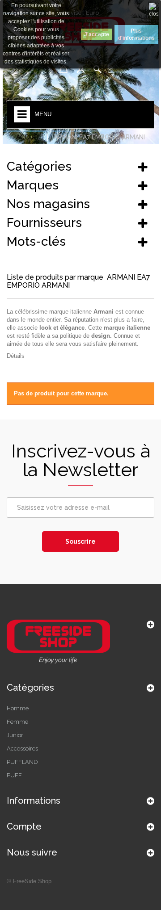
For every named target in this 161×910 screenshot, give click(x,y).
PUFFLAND (22, 762)
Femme (17, 721)
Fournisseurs (44, 222)
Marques (33, 185)
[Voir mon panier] (63, 69)
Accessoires (22, 748)
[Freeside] (80, 643)
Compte (24, 826)
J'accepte (96, 34)
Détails (16, 355)
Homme (18, 708)
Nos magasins (48, 204)
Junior (15, 735)
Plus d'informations (136, 34)
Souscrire (80, 541)
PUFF (14, 775)
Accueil (29, 137)
